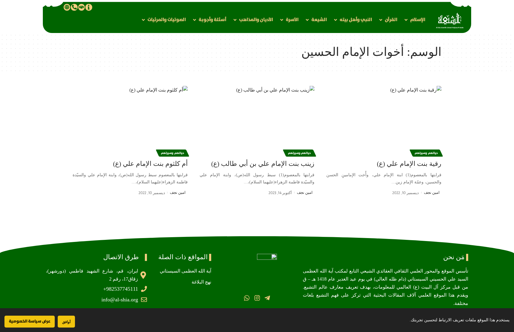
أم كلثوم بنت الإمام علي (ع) (150, 163)
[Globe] (67, 7)
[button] (414, 19)
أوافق (66, 322)
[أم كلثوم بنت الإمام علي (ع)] (130, 120)
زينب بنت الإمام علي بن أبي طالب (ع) (262, 163)
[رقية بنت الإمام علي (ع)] (383, 120)
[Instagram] (257, 298)
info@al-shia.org (119, 300)
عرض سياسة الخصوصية (29, 321)
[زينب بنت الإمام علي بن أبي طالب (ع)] (257, 120)
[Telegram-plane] (267, 298)
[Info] (88, 7)
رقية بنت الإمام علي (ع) (409, 163)
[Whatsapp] (246, 298)
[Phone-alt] (74, 7)
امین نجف (432, 192)
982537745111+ (120, 289)
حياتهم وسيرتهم (426, 153)
